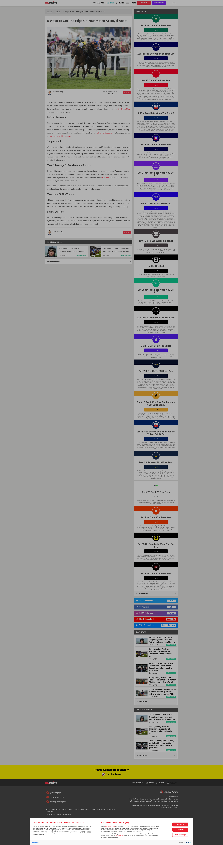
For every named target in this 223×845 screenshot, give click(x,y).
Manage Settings (180, 835)
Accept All (180, 824)
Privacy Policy (35, 842)
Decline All (180, 830)
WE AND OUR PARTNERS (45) (115, 822)
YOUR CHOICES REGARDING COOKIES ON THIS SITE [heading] (58, 822)
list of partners (120, 835)
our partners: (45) (110, 826)
